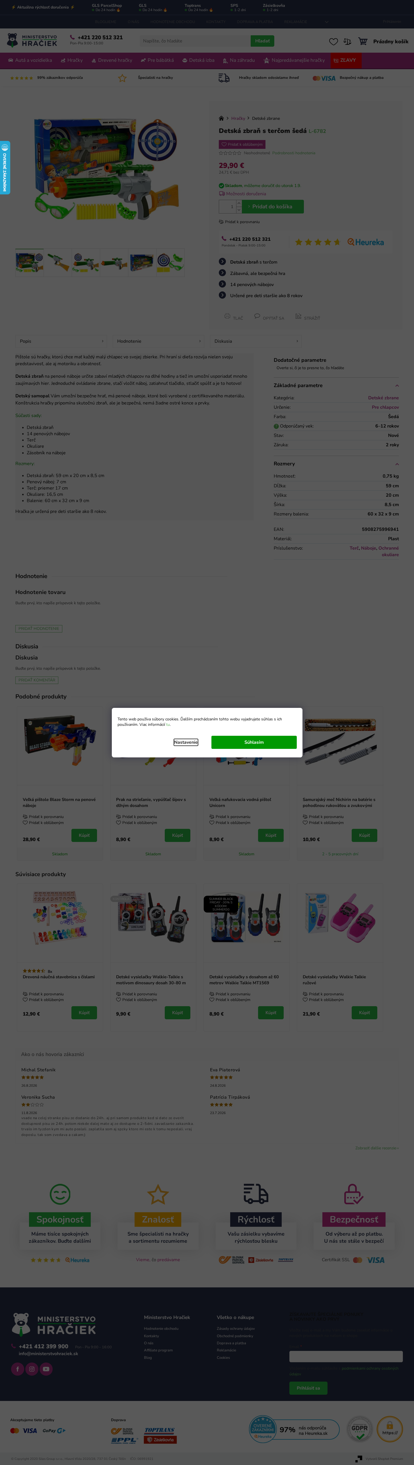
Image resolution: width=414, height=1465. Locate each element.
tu (168, 724)
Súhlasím (254, 742)
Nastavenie (186, 742)
